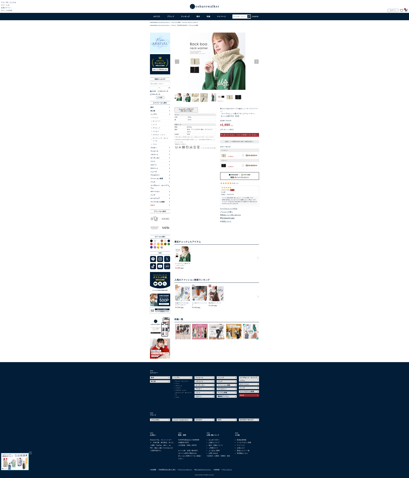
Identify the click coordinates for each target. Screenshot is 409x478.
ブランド (173, 25)
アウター (153, 148)
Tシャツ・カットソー (181, 381)
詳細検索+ (255, 16)
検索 (249, 16)
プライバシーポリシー (185, 469)
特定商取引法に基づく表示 (167, 469)
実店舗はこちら (242, 453)
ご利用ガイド (189, 456)
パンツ (152, 161)
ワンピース (154, 151)
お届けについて (214, 442)
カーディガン (155, 158)
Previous (177, 61)
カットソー (157, 121)
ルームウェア (155, 198)
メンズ (152, 195)
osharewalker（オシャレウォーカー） (160, 22)
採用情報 (217, 469)
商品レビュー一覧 (243, 450)
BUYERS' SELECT (247, 420)
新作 (198, 16)
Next (256, 61)
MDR (219, 420)
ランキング (185, 16)
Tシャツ (155, 117)
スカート (153, 165)
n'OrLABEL (155, 420)
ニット (155, 124)
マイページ (241, 445)
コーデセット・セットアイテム (159, 187)
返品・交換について (216, 445)
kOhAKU (199, 420)
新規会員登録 (241, 440)
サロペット (154, 168)
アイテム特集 (222, 392)
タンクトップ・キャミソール (160, 139)
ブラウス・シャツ (159, 135)
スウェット (157, 128)
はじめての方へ (214, 440)
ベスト (155, 144)
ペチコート (154, 154)
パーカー (156, 131)
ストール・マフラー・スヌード (190, 22)
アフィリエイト (227, 469)
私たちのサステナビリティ (203, 469)
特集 (208, 16)
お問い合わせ (213, 453)
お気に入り (241, 448)
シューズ (153, 171)
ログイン (393, 10)
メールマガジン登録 (244, 442)
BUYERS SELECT (182, 25)
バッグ (152, 182)
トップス (153, 114)
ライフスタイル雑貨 (157, 202)
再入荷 (152, 111)
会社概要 (153, 469)
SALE (152, 205)
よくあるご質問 (214, 450)
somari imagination (181, 420)
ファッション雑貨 (176, 22)
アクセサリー (155, 175)
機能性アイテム (223, 396)
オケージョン (155, 191)
